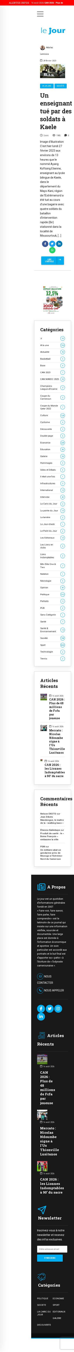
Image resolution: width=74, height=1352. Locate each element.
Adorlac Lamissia (46, 50)
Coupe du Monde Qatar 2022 (51, 407)
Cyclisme (51, 422)
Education (52, 449)
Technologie (51, 651)
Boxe (51, 365)
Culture (52, 415)
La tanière (51, 517)
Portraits (52, 601)
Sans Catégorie (51, 614)
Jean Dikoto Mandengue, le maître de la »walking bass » (52, 819)
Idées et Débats (51, 469)
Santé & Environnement (52, 630)
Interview (52, 497)
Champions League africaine (51, 387)
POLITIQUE (42, 1298)
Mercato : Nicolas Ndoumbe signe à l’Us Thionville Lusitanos (57, 742)
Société (60, 86)
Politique (52, 594)
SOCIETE (41, 1305)
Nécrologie (51, 580)
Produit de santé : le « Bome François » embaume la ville (52, 836)
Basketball (51, 358)
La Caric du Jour (51, 503)
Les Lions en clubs (51, 546)
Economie (52, 442)
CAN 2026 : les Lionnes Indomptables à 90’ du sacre (55, 770)
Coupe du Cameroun (51, 397)
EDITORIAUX (59, 1311)
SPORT (56, 1305)
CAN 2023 (51, 372)
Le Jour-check (51, 524)
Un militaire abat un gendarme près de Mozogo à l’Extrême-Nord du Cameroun (51, 854)
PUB (51, 608)
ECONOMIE (58, 1298)
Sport (52, 645)
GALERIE (57, 1318)
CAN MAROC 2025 (52, 379)
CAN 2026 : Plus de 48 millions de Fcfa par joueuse (57, 709)
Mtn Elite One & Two (51, 565)
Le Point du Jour (51, 530)
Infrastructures (51, 483)
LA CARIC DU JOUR (44, 1313)
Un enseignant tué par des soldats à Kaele (56, 111)
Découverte (51, 429)
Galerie (52, 456)
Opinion (52, 587)
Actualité (52, 352)
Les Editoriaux (52, 537)
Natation (51, 574)
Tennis (51, 658)
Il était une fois (51, 476)
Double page (51, 435)
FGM (42, 846)
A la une (46, 86)
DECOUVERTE (44, 1324)
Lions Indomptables (51, 556)
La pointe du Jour (52, 510)
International (52, 490)
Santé (51, 621)
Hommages (51, 463)
